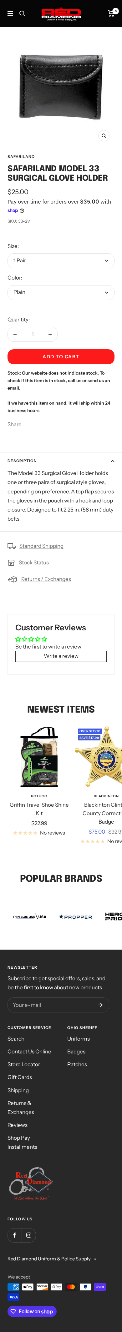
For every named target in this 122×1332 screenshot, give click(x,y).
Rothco (39, 796)
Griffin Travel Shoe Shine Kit (39, 809)
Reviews (18, 1125)
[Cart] (111, 13)
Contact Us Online (29, 1051)
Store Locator (24, 1064)
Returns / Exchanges (46, 579)
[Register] (100, 1005)
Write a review (61, 656)
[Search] (22, 13)
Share (15, 424)
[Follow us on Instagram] (29, 1235)
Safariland (21, 156)
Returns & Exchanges (21, 1107)
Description (22, 460)
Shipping (18, 1090)
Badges (76, 1051)
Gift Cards (20, 1077)
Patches (77, 1064)
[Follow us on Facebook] (15, 1235)
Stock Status (34, 562)
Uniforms (78, 1039)
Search (16, 1039)
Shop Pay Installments (22, 1142)
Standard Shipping (41, 546)
